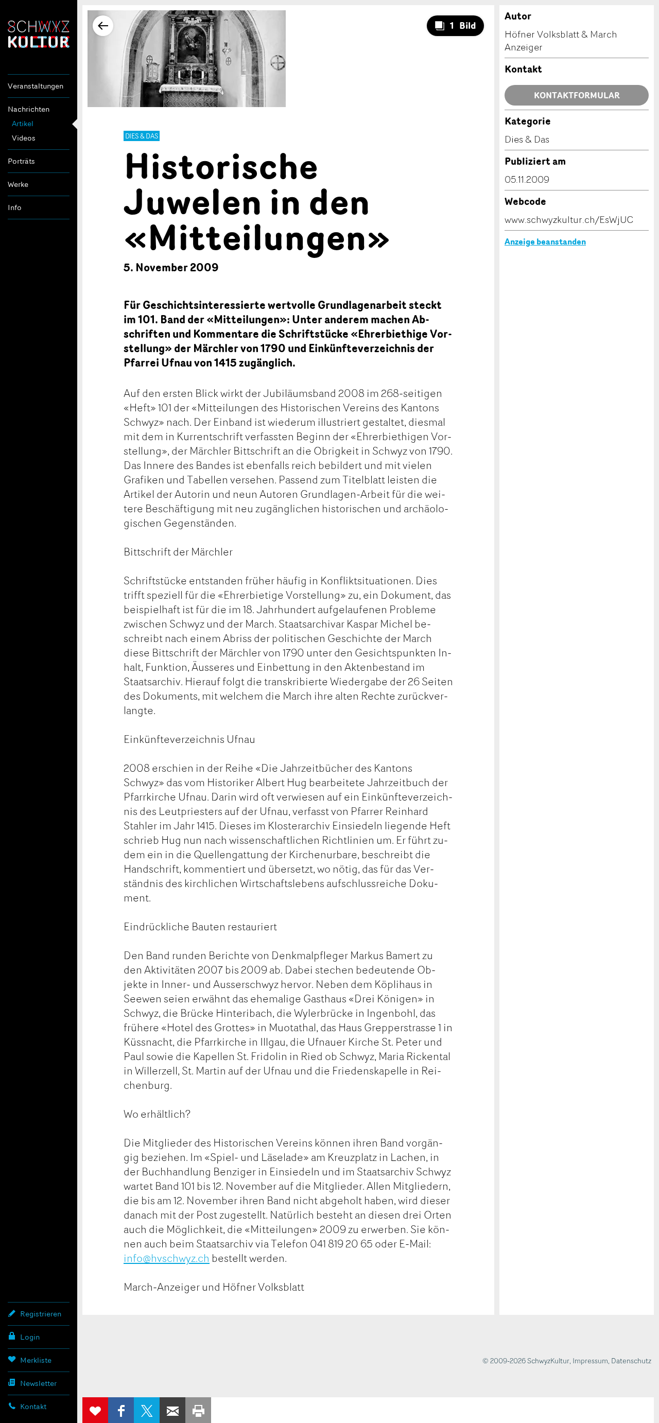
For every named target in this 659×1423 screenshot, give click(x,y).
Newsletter (38, 1383)
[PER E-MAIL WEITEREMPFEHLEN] (172, 1410)
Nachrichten (28, 108)
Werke (18, 184)
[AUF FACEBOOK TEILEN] (121, 1410)
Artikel (22, 123)
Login (30, 1336)
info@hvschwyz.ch (167, 1258)
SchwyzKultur (39, 34)
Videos (24, 137)
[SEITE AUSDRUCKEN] (198, 1410)
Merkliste (35, 1360)
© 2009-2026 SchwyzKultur (525, 1360)
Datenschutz (631, 1360)
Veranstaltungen (35, 85)
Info (15, 207)
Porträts (21, 160)
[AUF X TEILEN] (147, 1410)
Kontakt (33, 1406)
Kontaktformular (577, 95)
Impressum (590, 1360)
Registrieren (40, 1313)
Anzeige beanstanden (545, 241)
